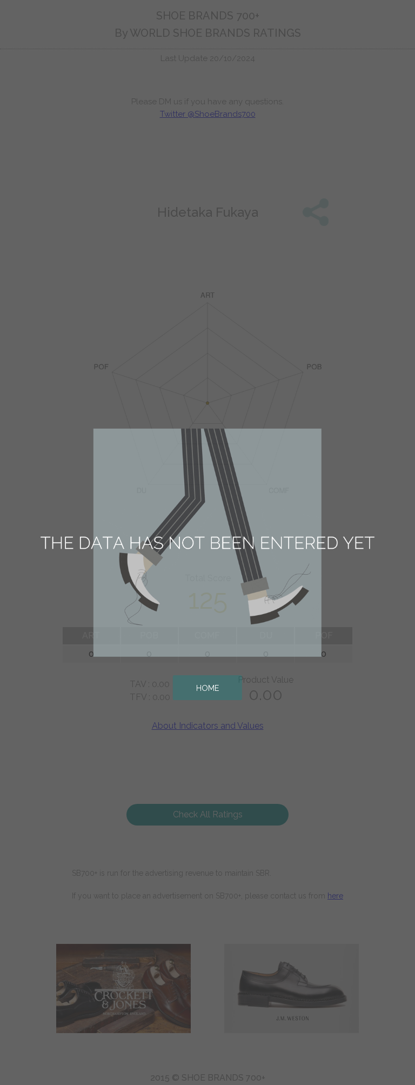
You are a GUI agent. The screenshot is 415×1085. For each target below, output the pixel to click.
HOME (207, 688)
